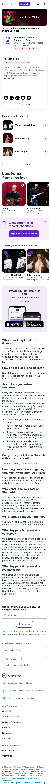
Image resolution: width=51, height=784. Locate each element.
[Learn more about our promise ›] (12, 675)
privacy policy (9, 634)
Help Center (8, 750)
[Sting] (14, 198)
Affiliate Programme (12, 722)
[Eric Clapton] (39, 198)
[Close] (45, 221)
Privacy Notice (18, 771)
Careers (6, 738)
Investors (7, 727)
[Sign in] (38, 4)
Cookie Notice (33, 771)
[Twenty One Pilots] (14, 265)
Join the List (24, 624)
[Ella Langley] (39, 265)
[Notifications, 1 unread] (44, 4)
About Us (7, 711)
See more (25, 164)
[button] (9, 4)
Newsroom (8, 733)
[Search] (32, 4)
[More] (44, 12)
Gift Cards (7, 755)
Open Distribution (11, 716)
